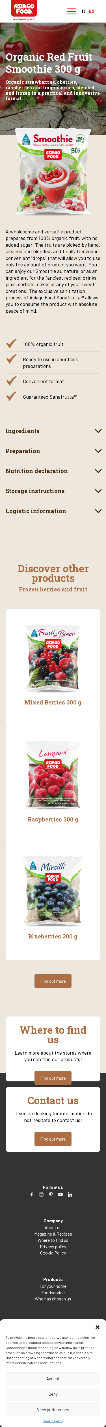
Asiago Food (24, 10)
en (92, 11)
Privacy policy (53, 1246)
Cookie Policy (53, 1421)
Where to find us (53, 1240)
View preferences (53, 1409)
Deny (53, 1394)
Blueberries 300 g (53, 936)
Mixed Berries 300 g (53, 702)
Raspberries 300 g (53, 819)
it (84, 11)
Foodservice (53, 1292)
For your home (53, 1286)
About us (53, 1227)
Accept (53, 1378)
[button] (97, 1326)
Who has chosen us (53, 1298)
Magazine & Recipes (53, 1233)
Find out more (53, 981)
